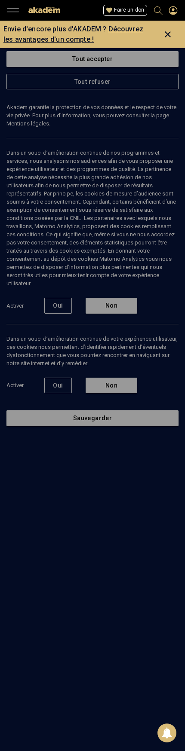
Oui (58, 305)
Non (111, 305)
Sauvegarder (92, 418)
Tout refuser (92, 81)
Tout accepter (92, 58)
